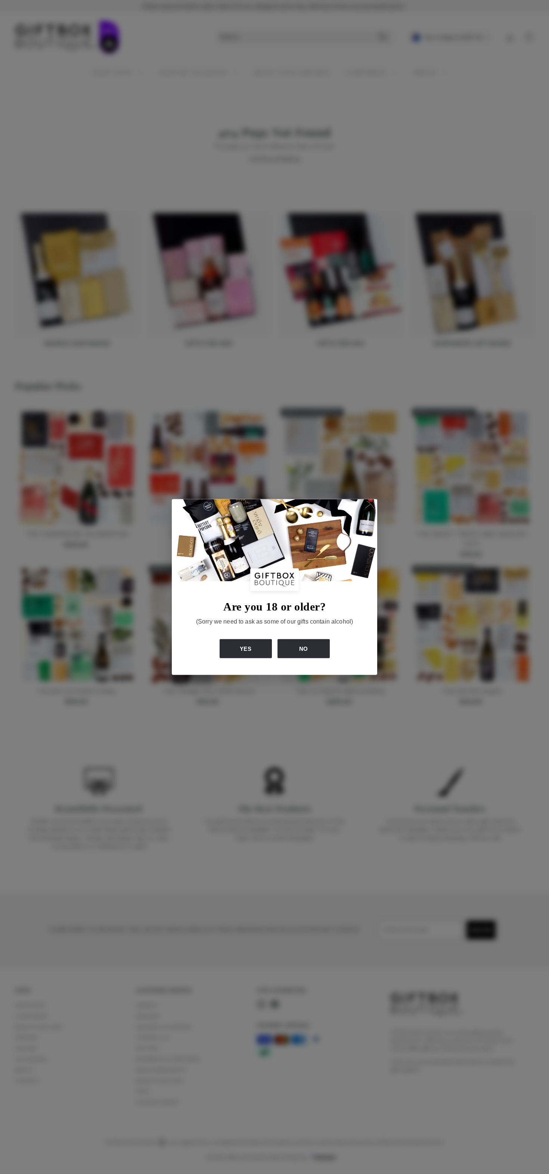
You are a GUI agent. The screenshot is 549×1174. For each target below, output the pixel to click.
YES (245, 648)
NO (303, 648)
